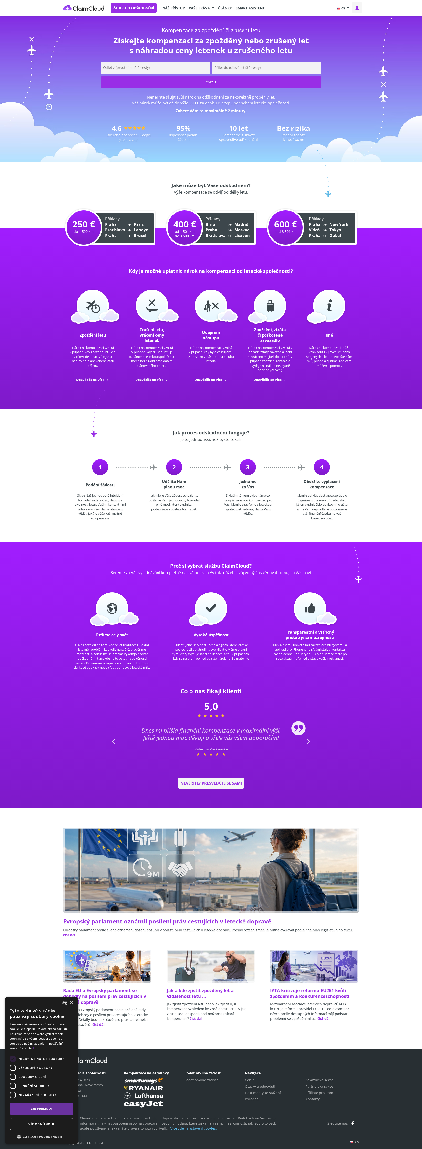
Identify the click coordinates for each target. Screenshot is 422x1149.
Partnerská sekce (319, 1086)
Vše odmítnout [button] (41, 1124)
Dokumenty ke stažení (263, 1092)
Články (225, 8)
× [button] (71, 1003)
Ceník (249, 1080)
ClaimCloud (83, 8)
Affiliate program (319, 1092)
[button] (201, 8)
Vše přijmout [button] (42, 1109)
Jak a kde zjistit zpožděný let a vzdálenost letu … (200, 993)
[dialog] (41, 1070)
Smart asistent (250, 8)
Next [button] (308, 748)
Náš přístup (173, 8)
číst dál (69, 935)
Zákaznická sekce (319, 1080)
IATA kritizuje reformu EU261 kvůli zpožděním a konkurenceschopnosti (309, 993)
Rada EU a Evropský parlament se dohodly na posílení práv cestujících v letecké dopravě (104, 996)
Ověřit (211, 82)
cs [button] (343, 8)
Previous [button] (113, 748)
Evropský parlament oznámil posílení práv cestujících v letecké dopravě (167, 921)
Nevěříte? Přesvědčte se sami (211, 783)
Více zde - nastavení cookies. (193, 1128)
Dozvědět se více (90, 379)
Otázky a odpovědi (260, 1086)
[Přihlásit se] (357, 7)
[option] (211, 741)
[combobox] (64, 1003)
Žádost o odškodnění (133, 8)
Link (36, 1048)
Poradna (252, 1099)
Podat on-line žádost (201, 1080)
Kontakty (313, 1099)
